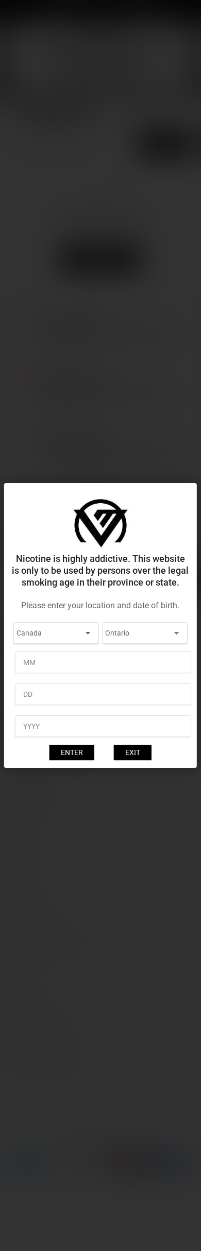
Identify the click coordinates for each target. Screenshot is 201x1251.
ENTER (72, 752)
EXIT (132, 752)
